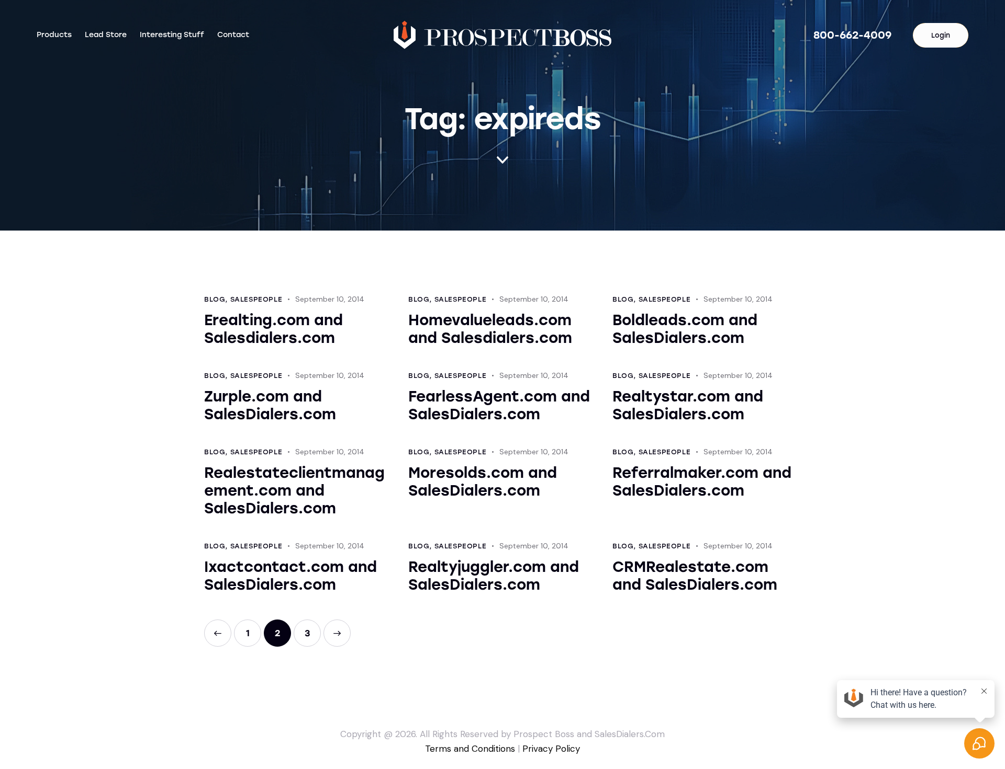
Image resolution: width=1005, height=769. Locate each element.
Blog (214, 299)
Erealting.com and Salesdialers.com (273, 329)
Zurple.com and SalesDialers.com (270, 405)
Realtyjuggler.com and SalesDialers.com (493, 575)
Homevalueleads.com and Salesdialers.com (490, 329)
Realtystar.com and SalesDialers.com (687, 405)
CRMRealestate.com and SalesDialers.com (694, 575)
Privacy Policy (551, 748)
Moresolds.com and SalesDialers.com (482, 481)
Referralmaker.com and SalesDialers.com (701, 481)
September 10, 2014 (329, 299)
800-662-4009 (852, 35)
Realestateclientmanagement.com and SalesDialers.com (294, 490)
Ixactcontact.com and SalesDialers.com (290, 575)
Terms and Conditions (470, 748)
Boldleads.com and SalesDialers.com (684, 329)
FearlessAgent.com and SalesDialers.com (499, 405)
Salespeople (256, 299)
